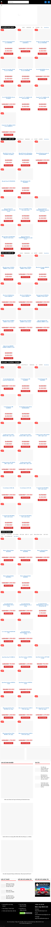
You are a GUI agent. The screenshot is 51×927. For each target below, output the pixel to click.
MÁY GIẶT (5, 139)
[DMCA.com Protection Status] (26, 913)
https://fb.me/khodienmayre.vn (42, 918)
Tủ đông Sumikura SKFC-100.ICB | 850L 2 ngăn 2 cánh (42, 435)
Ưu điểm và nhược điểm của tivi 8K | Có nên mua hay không (44, 769)
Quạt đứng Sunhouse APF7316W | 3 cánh (42, 658)
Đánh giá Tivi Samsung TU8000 (10, 891)
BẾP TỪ (27, 534)
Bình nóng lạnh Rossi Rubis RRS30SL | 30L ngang (8, 734)
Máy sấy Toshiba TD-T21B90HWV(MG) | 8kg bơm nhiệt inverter (25, 238)
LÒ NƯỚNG (9, 534)
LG (33, 27)
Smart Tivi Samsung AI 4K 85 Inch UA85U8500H (8, 42)
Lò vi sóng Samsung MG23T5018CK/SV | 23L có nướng (25, 632)
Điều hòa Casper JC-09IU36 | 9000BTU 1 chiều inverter (25, 268)
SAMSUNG (28, 27)
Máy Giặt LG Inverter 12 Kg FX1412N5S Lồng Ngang (8, 154)
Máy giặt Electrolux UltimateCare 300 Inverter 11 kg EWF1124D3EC (25, 154)
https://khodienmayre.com (41, 910)
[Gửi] (27, 2)
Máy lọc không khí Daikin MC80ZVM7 (25, 576)
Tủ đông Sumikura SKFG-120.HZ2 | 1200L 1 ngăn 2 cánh (25, 435)
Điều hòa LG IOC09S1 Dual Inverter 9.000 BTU (25, 296)
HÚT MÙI (3, 534)
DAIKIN (21, 253)
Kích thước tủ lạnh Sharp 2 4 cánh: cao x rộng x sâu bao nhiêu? (45, 777)
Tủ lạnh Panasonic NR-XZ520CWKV (42, 380)
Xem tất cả (46, 27)
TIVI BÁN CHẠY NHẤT (8, 27)
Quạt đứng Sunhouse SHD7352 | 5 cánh (8, 683)
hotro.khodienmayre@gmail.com (42, 914)
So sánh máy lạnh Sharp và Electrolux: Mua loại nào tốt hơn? (17, 873)
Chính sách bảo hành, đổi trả (9, 910)
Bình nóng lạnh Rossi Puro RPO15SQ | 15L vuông (8, 708)
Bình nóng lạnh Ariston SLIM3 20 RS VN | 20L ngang (25, 734)
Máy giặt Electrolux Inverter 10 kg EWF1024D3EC (42, 154)
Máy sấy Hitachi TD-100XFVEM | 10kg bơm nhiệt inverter (8, 237)
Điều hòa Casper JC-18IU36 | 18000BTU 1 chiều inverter (8, 268)
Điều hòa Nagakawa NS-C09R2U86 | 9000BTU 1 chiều (42, 321)
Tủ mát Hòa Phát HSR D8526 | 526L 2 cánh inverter (8, 516)
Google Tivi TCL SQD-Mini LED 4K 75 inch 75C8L (42, 98)
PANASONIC (27, 253)
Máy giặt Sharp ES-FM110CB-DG (8, 181)
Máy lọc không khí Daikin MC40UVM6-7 (42, 551)
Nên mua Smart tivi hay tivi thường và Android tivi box (17, 799)
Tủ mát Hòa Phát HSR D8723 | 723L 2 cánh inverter (25, 516)
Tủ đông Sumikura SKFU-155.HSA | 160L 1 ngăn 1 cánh (25, 463)
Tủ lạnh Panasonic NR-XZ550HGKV (25, 380)
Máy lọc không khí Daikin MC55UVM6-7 (8, 576)
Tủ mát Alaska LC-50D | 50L (8, 487)
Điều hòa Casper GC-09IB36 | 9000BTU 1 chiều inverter (8, 321)
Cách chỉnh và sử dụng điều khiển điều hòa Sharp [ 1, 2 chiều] (17, 836)
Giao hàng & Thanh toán (8, 908)
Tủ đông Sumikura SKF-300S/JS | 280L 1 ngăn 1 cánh (8, 463)
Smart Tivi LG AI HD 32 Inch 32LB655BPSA (25, 42)
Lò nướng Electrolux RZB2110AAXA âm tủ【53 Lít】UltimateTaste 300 (42, 605)
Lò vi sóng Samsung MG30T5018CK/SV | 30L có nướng (8, 605)
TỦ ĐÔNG (11, 362)
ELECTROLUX (20, 139)
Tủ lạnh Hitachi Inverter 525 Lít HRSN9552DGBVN (25, 407)
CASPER (37, 27)
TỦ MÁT (17, 362)
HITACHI (17, 364)
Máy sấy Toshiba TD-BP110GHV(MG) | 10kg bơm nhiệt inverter (8, 210)
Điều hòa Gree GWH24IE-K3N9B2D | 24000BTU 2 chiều (8, 347)
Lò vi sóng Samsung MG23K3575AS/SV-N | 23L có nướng (25, 605)
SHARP (35, 139)
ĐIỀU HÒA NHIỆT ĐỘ (7, 253)
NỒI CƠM (22, 534)
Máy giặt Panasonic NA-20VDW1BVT (25, 182)
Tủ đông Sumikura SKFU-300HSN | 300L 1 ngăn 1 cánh (8, 435)
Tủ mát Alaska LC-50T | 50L (25, 487)
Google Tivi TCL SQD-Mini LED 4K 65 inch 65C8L (25, 98)
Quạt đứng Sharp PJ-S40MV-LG (8, 657)
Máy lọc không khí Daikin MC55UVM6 (25, 551)
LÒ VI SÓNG (15, 534)
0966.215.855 (23, 906)
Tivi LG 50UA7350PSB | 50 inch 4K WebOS (8, 98)
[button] (45, 2)
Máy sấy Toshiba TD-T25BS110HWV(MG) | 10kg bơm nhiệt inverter (42, 210)
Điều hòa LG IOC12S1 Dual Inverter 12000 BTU (8, 296)
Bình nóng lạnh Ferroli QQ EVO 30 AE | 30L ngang (42, 708)
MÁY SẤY (11, 139)
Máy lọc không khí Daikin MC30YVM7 (8, 551)
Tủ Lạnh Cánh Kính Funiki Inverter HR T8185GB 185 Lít (8, 380)
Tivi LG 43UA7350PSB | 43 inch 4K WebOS (42, 70)
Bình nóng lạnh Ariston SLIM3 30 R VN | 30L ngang (25, 708)
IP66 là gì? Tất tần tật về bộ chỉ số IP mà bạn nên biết (10, 885)
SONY (23, 27)
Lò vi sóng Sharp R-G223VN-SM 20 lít (8, 632)
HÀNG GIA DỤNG (6, 532)
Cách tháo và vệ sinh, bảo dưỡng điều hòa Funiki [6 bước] (45, 784)
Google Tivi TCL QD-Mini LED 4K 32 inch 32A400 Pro (8, 126)
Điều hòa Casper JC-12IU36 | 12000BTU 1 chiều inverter (25, 321)
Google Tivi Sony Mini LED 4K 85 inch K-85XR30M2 (42, 42)
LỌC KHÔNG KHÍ (8, 536)
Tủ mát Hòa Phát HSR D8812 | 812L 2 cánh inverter (42, 488)
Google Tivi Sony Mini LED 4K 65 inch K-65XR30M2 (25, 70)
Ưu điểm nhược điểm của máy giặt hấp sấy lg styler (10, 897)
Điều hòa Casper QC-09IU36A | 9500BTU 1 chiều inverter (42, 296)
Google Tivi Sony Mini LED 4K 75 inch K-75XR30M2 (8, 70)
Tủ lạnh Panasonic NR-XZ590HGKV (8, 407)
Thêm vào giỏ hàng (8, 53)
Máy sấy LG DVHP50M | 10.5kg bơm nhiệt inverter (25, 209)
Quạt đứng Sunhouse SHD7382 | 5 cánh (25, 658)
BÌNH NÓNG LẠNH (38, 534)
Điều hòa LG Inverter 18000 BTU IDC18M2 (42, 268)
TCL (41, 27)
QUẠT (31, 534)
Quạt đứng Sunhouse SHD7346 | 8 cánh (25, 683)
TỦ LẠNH (4, 362)
